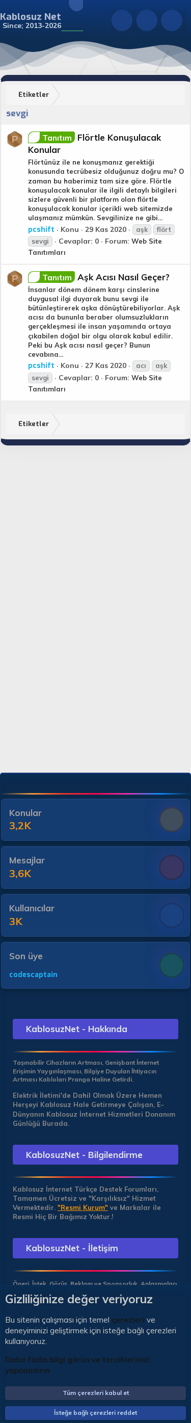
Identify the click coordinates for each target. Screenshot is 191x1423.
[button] (67, 21)
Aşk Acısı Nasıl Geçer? (106, 277)
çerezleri (128, 1320)
